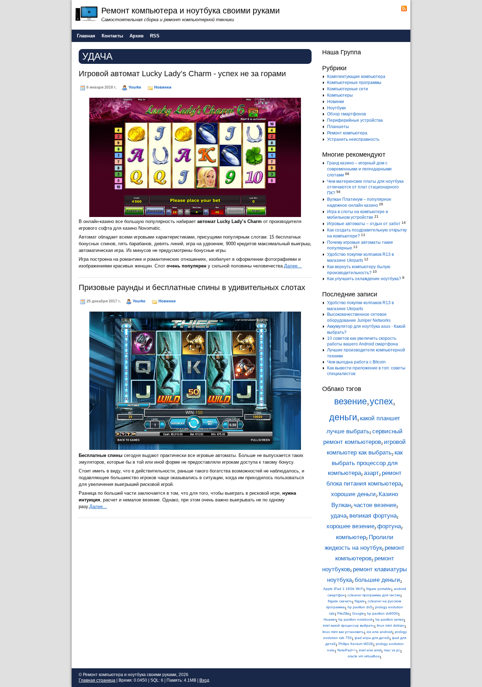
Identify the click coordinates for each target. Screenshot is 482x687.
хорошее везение (350, 526)
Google (358, 613)
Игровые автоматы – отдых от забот (363, 223)
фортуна (389, 526)
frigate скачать (340, 601)
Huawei (330, 619)
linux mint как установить (343, 632)
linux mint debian (390, 625)
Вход (204, 680)
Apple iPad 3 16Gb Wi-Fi (343, 589)
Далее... (293, 266)
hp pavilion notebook (355, 619)
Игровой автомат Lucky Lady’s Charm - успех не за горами (182, 73)
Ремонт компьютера (347, 133)
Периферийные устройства (355, 120)
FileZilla (343, 613)
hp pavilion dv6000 (382, 613)
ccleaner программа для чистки (374, 595)
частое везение (375, 505)
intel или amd (370, 650)
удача (339, 515)
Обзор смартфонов (346, 114)
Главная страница (97, 680)
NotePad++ (346, 650)
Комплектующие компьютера (356, 76)
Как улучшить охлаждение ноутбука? (364, 278)
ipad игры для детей (372, 638)
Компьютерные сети (347, 88)
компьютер (351, 537)
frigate (360, 601)
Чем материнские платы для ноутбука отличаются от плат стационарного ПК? (365, 187)
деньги (343, 417)
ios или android (379, 632)
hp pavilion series (389, 619)
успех (381, 401)
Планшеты (338, 126)
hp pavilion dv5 (360, 607)
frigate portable (378, 589)
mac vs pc (392, 650)
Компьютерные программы (354, 82)
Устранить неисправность (353, 139)
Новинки (162, 87)
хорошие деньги (353, 494)
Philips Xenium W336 (355, 644)
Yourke (134, 87)
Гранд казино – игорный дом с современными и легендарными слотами (359, 169)
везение (350, 401)
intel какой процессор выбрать (348, 625)
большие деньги (377, 580)
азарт (371, 473)
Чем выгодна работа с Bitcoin (356, 362)
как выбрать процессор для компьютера (365, 462)
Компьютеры (340, 95)
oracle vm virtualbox (364, 656)
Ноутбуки (336, 108)
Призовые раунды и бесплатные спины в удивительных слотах (192, 287)
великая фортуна (373, 515)
